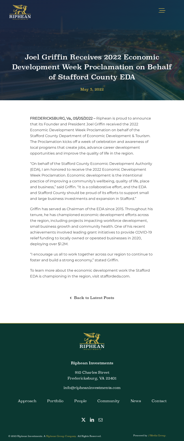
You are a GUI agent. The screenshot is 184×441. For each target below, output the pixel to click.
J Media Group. (157, 435)
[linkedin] (92, 420)
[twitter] (83, 420)
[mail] (101, 420)
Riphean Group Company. (61, 436)
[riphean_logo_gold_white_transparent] (20, 6)
